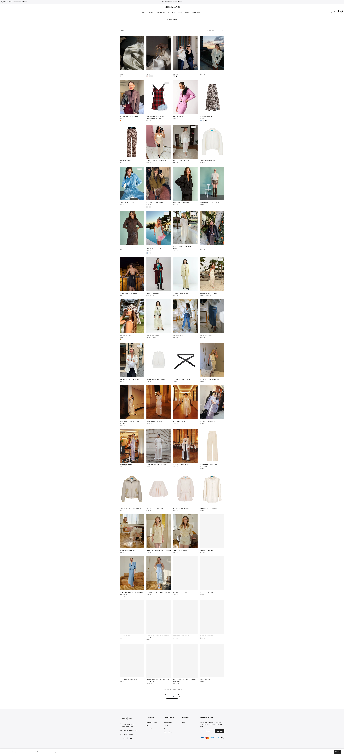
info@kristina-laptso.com (21, 1)
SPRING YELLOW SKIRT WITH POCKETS (158, 550)
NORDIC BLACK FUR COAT (208, 247)
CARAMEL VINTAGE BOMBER (155, 202)
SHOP (143, 12)
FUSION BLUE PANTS (206, 636)
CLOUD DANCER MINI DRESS (128, 679)
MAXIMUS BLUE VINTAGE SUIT (155, 723)
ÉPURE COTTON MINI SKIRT (154, 508)
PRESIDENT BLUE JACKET (181, 636)
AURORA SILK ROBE (179, 421)
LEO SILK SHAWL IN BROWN (128, 335)
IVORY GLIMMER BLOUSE (208, 72)
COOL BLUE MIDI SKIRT (207, 592)
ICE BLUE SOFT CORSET (180, 592)
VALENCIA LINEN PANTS (180, 293)
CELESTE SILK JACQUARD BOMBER (130, 508)
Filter (122, 30)
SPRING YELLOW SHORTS (181, 550)
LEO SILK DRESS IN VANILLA (208, 293)
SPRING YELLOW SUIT (207, 550)
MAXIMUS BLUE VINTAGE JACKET (210, 723)
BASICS (151, 12)
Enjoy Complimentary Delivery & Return (172, 1)
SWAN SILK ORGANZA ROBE (181, 465)
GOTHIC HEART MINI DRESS (128, 293)
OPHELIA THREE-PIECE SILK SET (156, 465)
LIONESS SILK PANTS (126, 160)
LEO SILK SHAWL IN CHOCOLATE (129, 116)
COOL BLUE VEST (125, 636)
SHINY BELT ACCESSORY (154, 72)
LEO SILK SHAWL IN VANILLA (128, 72)
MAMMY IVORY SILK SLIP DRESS (156, 160)
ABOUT (187, 12)
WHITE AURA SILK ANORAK (208, 160)
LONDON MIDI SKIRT (206, 116)
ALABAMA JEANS (178, 335)
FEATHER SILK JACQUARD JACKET (130, 379)
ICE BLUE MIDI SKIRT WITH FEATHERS (158, 592)
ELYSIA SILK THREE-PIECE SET (209, 379)
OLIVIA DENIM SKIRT (206, 335)
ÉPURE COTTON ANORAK (181, 508)
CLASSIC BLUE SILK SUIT (127, 202)
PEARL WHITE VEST (206, 679)
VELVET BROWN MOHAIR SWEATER (130, 247)
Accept (337, 751)
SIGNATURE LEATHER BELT (181, 379)
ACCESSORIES (160, 12)
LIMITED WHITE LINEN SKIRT (182, 160)
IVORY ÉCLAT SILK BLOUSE (208, 508)
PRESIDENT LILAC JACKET (208, 421)
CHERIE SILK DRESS (152, 335)
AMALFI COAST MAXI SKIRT (128, 550)
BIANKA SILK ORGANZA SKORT (155, 379)
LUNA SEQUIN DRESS (126, 465)
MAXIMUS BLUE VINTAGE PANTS (183, 723)
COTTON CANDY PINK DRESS (128, 723)
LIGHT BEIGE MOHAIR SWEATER (210, 202)
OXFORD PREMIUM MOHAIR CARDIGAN (185, 72)
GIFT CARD (171, 12)
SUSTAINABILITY (197, 12)
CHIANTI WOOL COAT (152, 293)
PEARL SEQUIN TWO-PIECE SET (156, 421)
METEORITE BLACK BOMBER (182, 202)
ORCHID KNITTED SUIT (180, 116)
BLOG (180, 12)
